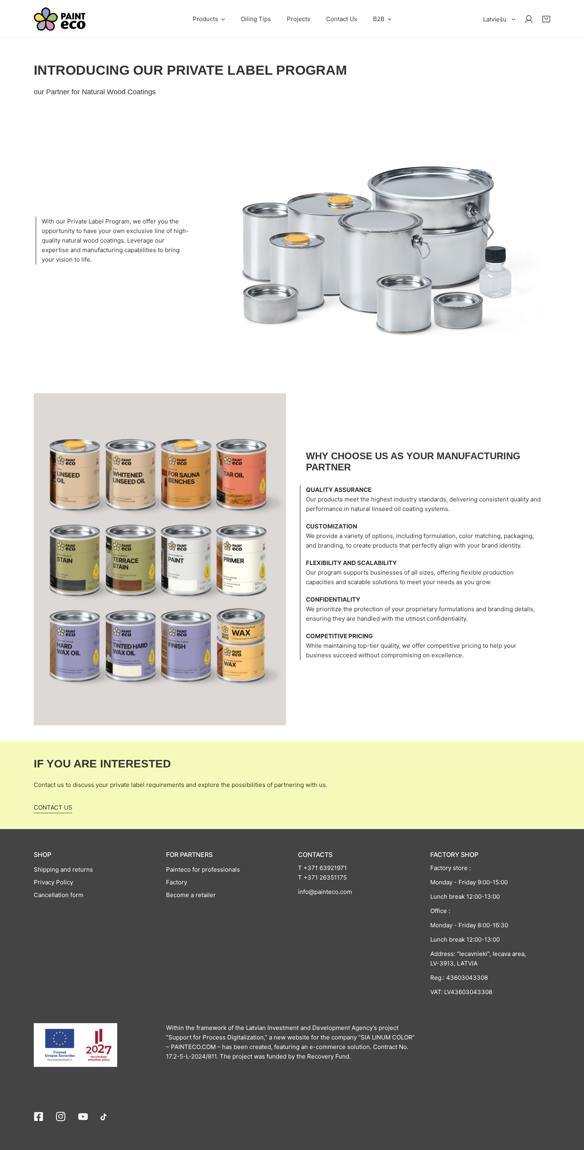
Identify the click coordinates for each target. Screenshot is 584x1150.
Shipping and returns (63, 869)
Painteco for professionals (203, 869)
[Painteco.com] (59, 19)
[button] (209, 19)
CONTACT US (53, 807)
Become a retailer (191, 895)
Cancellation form (58, 895)
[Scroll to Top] (570, 1108)
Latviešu (495, 19)
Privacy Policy (53, 882)
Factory (176, 882)
